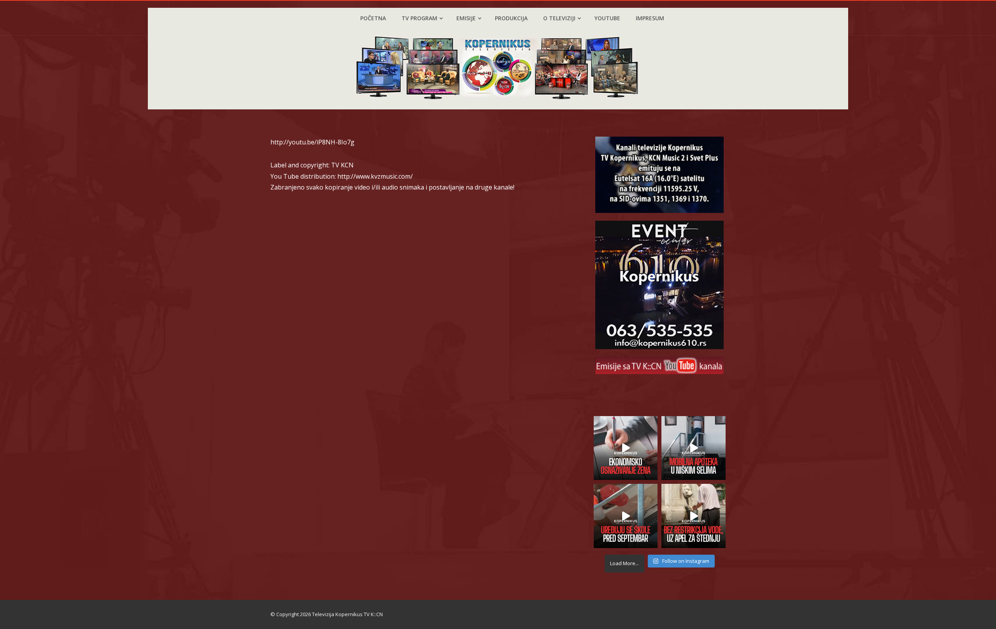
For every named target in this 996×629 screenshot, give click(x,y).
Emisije (466, 18)
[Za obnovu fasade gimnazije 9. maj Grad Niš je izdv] (626, 516)
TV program (419, 18)
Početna (373, 18)
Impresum (650, 18)
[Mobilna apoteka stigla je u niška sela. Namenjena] (693, 448)
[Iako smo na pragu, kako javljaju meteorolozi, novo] (693, 516)
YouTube (607, 18)
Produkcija (511, 18)
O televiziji (559, 18)
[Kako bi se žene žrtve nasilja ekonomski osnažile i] (626, 448)
